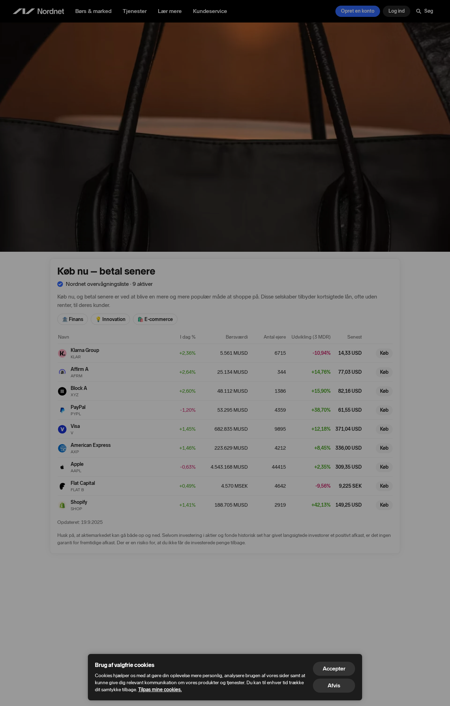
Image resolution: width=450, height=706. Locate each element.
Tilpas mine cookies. (160, 690)
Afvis (334, 685)
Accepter (334, 668)
